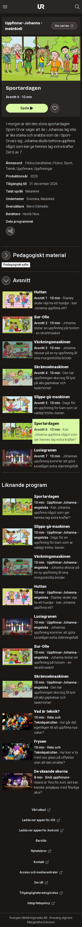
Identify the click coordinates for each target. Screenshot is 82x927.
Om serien (62, 25)
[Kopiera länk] (10, 231)
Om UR (38, 882)
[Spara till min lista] (54, 108)
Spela (24, 108)
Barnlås (41, 840)
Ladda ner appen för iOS (38, 820)
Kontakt (39, 862)
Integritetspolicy (39, 903)
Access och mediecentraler (39, 872)
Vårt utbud (39, 809)
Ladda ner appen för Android (39, 830)
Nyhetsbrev (38, 851)
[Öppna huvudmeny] (5, 6)
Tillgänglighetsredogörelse (39, 892)
